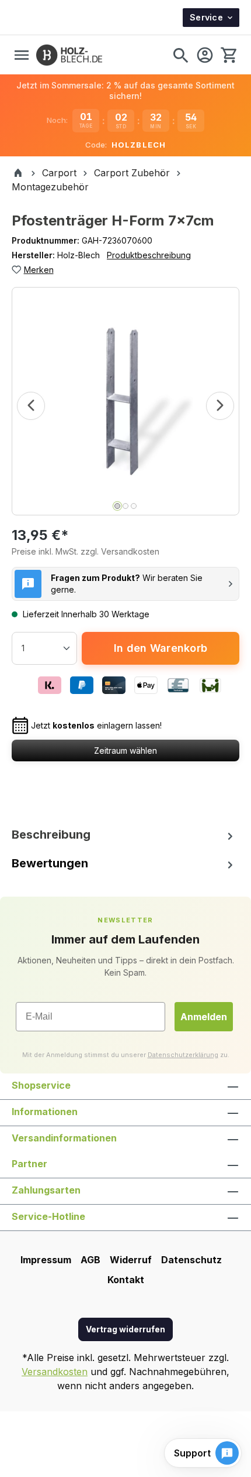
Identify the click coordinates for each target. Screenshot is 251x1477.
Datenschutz (191, 1260)
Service (206, 17)
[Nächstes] (220, 406)
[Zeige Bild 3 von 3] (134, 506)
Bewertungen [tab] (50, 863)
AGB (90, 1260)
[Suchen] (180, 55)
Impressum (45, 1260)
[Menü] (22, 55)
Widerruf (131, 1260)
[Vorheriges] (31, 406)
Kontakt (125, 1279)
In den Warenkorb (160, 648)
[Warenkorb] (228, 55)
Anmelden (203, 1017)
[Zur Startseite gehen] (69, 55)
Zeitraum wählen (125, 750)
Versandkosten (55, 1371)
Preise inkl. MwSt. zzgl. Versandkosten (85, 551)
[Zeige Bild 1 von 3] (117, 506)
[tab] (125, 834)
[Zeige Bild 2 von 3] (125, 506)
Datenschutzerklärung (183, 1055)
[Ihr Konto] (205, 55)
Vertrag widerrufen (125, 1329)
